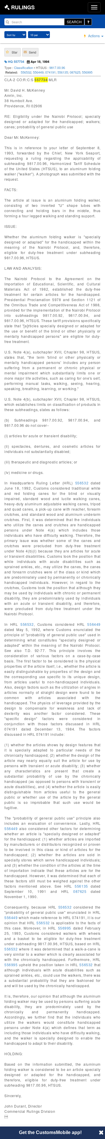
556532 (26, 72)
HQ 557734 (15, 61)
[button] (12, 52)
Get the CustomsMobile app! (50, 1132)
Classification (23, 67)
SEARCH (74, 21)
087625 (75, 72)
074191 (50, 72)
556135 (62, 72)
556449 (38, 72)
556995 (87, 72)
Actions (94, 35)
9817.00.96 (57, 67)
